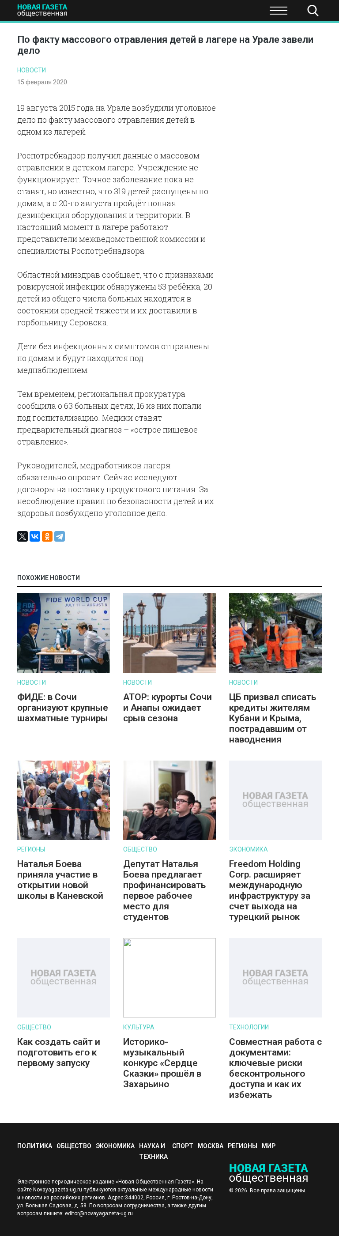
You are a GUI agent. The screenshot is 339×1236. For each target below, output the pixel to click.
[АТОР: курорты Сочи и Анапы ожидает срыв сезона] (169, 670)
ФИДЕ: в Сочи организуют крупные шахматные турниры (62, 708)
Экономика (128, 13)
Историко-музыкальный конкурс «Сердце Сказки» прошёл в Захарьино (162, 1062)
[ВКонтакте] (35, 536)
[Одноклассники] (47, 536)
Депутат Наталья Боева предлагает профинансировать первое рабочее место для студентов (164, 890)
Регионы (31, 849)
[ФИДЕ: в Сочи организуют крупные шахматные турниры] (63, 670)
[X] (22, 536)
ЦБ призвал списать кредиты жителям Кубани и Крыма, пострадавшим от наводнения (272, 718)
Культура (138, 1027)
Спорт (244, 13)
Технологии (249, 1027)
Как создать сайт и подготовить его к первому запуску (58, 1052)
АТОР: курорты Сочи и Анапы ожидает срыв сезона (167, 708)
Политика (34, 1145)
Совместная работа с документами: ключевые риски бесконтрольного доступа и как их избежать (275, 1068)
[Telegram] (59, 536)
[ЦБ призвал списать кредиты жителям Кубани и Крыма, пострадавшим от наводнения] (275, 670)
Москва (210, 1145)
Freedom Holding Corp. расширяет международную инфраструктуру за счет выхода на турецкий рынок (269, 890)
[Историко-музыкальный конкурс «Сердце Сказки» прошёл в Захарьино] (169, 1015)
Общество (76, 13)
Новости (31, 70)
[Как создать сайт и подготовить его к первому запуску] (63, 1015)
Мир (268, 1145)
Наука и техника (190, 13)
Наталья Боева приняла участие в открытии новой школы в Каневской (60, 880)
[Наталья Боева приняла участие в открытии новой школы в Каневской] (63, 838)
